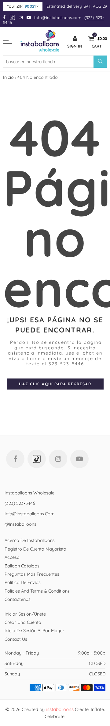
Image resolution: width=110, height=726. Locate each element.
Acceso (12, 557)
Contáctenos (18, 599)
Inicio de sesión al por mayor (34, 630)
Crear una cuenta (23, 622)
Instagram (58, 459)
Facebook (15, 459)
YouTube (79, 459)
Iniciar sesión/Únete (25, 614)
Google (12, 17)
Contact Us (16, 639)
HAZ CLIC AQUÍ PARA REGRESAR (55, 384)
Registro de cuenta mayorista (35, 549)
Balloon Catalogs (22, 566)
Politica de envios (23, 582)
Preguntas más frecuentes (32, 574)
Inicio (8, 77)
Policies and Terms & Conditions (37, 591)
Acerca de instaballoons (30, 540)
